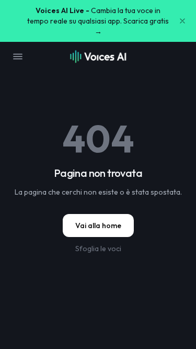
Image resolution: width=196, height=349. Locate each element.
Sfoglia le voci (98, 248)
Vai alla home (98, 225)
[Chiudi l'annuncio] (182, 21)
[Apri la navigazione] (17, 56)
